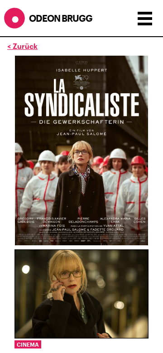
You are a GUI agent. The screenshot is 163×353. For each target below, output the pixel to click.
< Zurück (22, 46)
